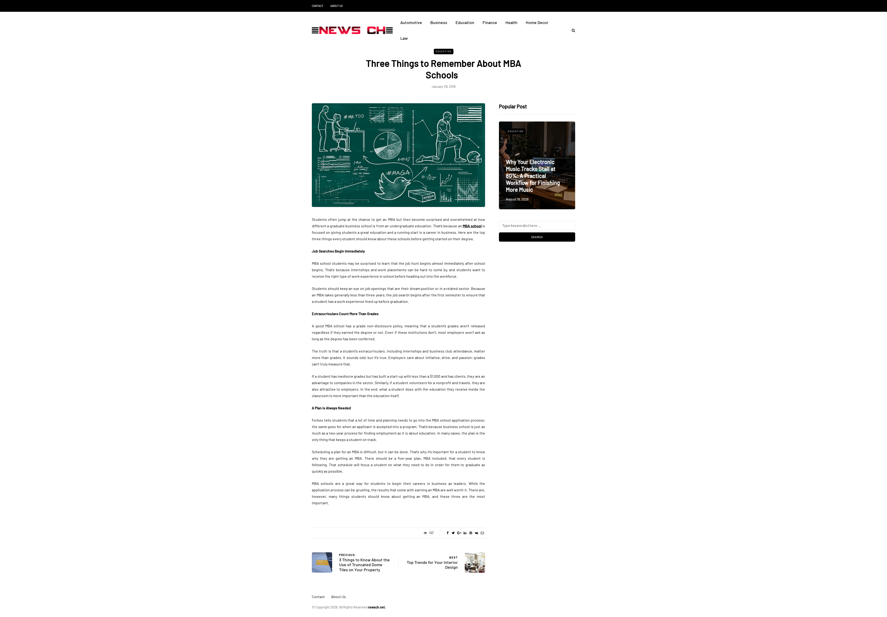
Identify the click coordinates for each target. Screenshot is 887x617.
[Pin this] (471, 533)
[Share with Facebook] (447, 533)
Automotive (411, 22)
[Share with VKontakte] (476, 533)
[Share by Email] (482, 533)
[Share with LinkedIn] (465, 533)
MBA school (472, 226)
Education (465, 22)
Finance (490, 22)
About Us (336, 5)
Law (404, 38)
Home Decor (537, 22)
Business (438, 22)
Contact (317, 5)
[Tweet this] (453, 533)
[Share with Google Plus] (459, 533)
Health (511, 22)
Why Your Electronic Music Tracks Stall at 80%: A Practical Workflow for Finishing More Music (533, 175)
